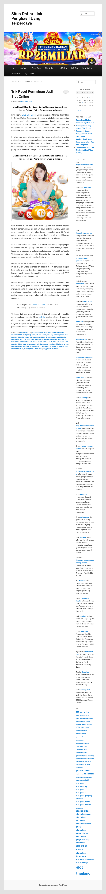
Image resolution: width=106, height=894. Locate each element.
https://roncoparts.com (84, 357)
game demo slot (81, 730)
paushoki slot (87, 301)
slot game (79, 808)
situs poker (80, 780)
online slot (89, 773)
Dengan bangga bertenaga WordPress (53, 885)
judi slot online (82, 770)
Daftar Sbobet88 (38, 304)
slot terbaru (89, 859)
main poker (80, 774)
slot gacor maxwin (83, 804)
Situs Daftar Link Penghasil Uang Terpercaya (26, 18)
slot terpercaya (82, 862)
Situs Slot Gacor (29, 114)
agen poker (80, 718)
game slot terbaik (83, 764)
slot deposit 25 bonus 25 (33, 349)
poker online (80, 777)
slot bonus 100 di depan (41, 337)
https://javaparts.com (84, 233)
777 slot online (82, 712)
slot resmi (80, 859)
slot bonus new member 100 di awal (43, 342)
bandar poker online (83, 722)
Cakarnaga (80, 377)
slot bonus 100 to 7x (18, 339)
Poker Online (36, 68)
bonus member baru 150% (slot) (44, 332)
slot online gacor (83, 814)
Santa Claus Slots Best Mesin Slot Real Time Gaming (85, 150)
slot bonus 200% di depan (36, 339)
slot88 (86, 780)
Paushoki (87, 187)
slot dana (80, 783)
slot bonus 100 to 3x (58, 337)
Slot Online (49, 68)
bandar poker (88, 718)
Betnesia (79, 321)
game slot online (81, 752)
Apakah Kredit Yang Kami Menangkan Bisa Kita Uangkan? (85, 142)
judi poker (79, 768)
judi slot (42, 317)
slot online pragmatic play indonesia (82, 839)
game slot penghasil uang (85, 756)
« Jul (79, 110)
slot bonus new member (55, 339)
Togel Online (62, 68)
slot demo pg (81, 786)
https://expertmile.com (84, 164)
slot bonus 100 (26, 337)
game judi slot (81, 734)
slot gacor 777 (81, 792)
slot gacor (80, 789)
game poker (80, 740)
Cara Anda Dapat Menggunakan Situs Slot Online (84, 133)
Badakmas (80, 283)
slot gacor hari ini (83, 801)
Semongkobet (85, 690)
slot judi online (82, 810)
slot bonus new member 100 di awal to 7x (26, 346)
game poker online (82, 743)
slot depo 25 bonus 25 (50, 346)
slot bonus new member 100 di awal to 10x (52, 344)
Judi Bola (23, 68)
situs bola (88, 777)
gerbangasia (84, 517)
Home (14, 68)
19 (82, 103)
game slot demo (81, 746)
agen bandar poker (82, 715)
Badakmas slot (81, 339)
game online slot (81, 737)
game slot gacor (81, 749)
